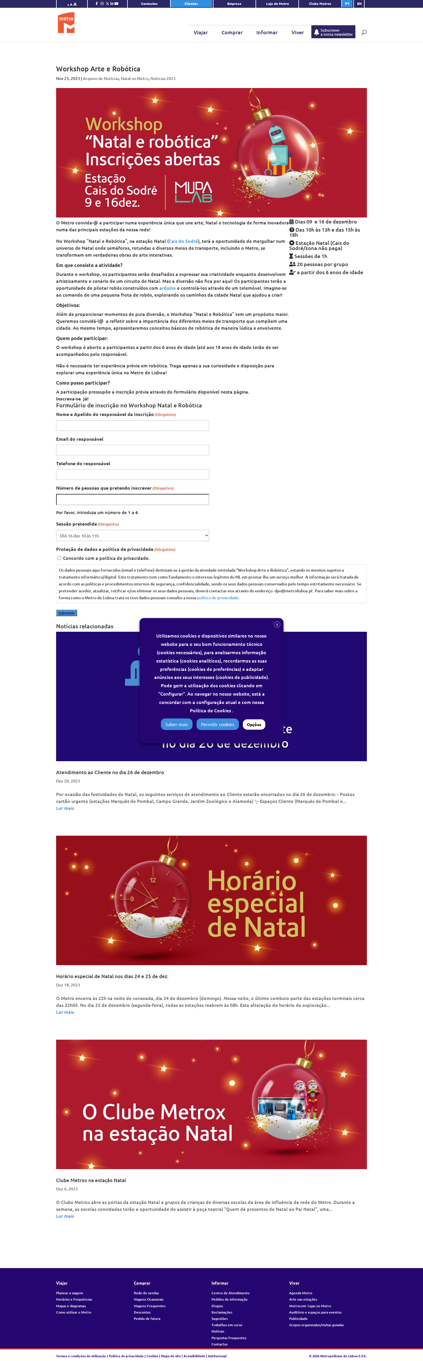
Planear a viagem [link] (69, 1293)
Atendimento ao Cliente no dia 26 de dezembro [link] (110, 772)
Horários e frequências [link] (74, 1299)
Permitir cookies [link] (217, 724)
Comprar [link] (232, 32)
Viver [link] (297, 32)
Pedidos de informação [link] (229, 1299)
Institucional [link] (217, 1356)
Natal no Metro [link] (134, 78)
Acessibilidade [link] (194, 1356)
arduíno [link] (167, 288)
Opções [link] (254, 724)
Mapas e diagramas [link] (71, 1305)
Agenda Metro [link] (300, 1293)
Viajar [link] (201, 32)
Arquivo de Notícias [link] (101, 78)
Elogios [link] (217, 1305)
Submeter (66, 612)
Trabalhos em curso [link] (227, 1324)
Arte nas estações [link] (303, 1299)
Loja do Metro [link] (277, 3)
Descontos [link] (142, 1312)
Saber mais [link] (176, 724)
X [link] (277, 624)
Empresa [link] (234, 3)
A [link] (68, 5)
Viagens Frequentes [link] (149, 1305)
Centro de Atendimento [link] (230, 1293)
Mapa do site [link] (171, 1356)
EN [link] (359, 3)
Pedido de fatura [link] (147, 1318)
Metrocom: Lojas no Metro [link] (310, 1305)
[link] (97, 5)
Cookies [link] (152, 1356)
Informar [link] (267, 32)
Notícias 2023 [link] (163, 78)
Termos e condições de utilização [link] (81, 1356)
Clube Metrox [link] (320, 3)
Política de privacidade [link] (126, 1356)
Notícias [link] (218, 1331)
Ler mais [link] (65, 808)
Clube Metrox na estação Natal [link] (91, 1180)
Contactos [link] (149, 3)
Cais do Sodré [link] (183, 241)
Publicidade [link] (298, 1318)
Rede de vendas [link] (146, 1293)
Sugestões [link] (220, 1318)
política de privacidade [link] (218, 597)
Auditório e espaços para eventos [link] (315, 1312)
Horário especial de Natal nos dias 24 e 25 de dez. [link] (112, 976)
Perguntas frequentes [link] (229, 1337)
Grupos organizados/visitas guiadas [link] (316, 1324)
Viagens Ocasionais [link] (148, 1299)
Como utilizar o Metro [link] (73, 1312)
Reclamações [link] (222, 1312)
